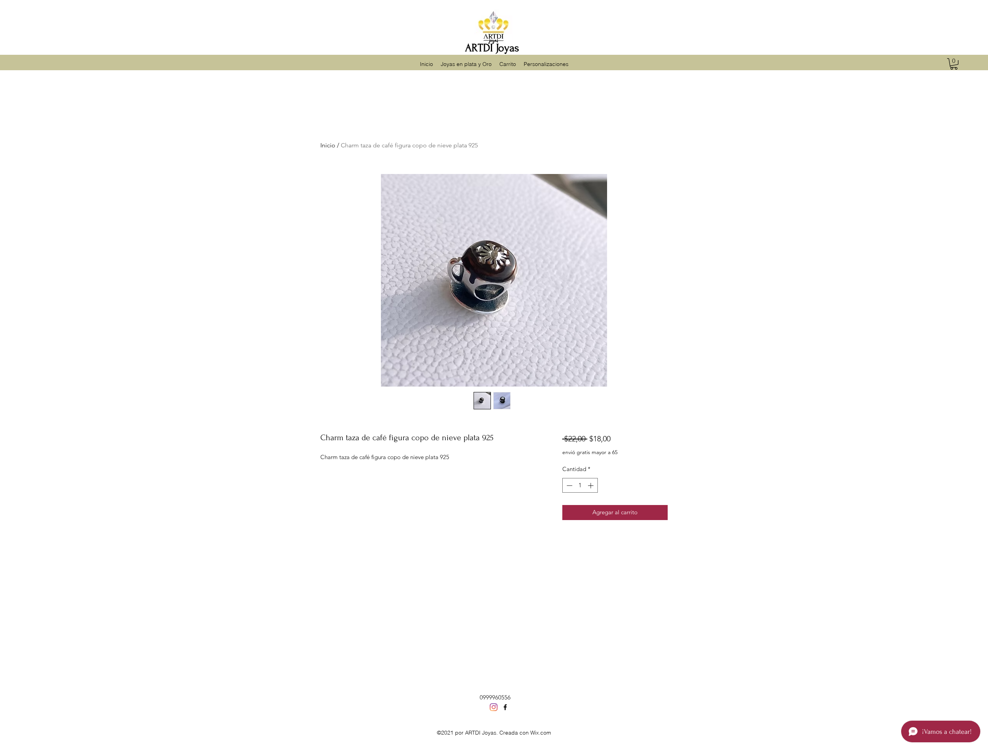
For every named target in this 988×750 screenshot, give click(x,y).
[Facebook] (505, 707)
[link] (954, 63)
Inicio (327, 145)
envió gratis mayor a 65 (590, 452)
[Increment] (591, 485)
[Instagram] (493, 707)
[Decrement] (568, 485)
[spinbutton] (580, 485)
